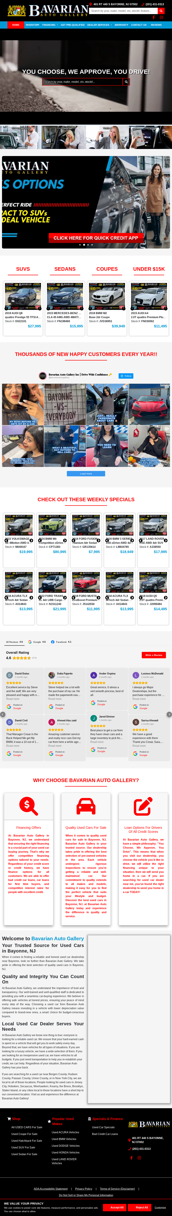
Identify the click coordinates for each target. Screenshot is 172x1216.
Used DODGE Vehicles (66, 1145)
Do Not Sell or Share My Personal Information (86, 1195)
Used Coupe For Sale (24, 1134)
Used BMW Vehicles (64, 1139)
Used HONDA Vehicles (65, 1152)
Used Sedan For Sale (24, 1154)
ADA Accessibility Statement (51, 1188)
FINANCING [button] (50, 25)
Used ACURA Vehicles (65, 1132)
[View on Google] (9, 675)
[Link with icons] (154, 17)
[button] (161, 11)
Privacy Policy (83, 1188)
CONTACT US (138, 25)
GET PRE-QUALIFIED (73, 25)
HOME (15, 25)
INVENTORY (32, 25)
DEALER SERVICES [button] (99, 25)
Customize (160, 1207)
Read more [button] (12, 698)
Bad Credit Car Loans (105, 1134)
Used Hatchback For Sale (26, 1140)
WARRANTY (121, 25)
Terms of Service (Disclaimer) (117, 1188)
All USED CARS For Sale (26, 1127)
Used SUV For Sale (23, 1147)
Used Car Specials (103, 1127)
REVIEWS (156, 25)
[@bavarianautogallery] (42, 376)
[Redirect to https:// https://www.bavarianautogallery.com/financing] (86, 202)
